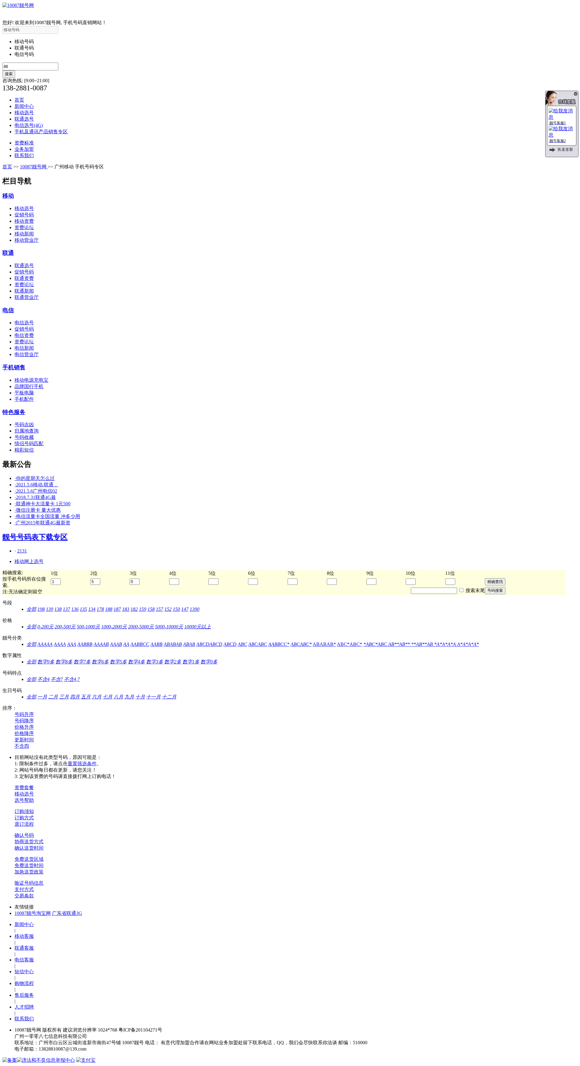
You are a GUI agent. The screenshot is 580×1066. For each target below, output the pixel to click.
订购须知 (24, 811)
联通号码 (24, 47)
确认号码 (24, 835)
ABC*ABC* (349, 644)
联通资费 (24, 278)
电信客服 (24, 959)
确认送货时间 (29, 848)
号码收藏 (24, 437)
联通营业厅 (26, 297)
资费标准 (24, 142)
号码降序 (24, 720)
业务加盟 (24, 149)
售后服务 (24, 995)
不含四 (21, 746)
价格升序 (24, 727)
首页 (19, 99)
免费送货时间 (29, 865)
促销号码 (24, 214)
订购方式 (24, 817)
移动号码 (24, 41)
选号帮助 (24, 800)
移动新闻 (24, 233)
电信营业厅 (26, 354)
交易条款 (24, 895)
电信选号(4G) (28, 125)
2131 (22, 550)
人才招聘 (24, 1006)
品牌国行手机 (29, 386)
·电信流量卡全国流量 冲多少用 (47, 516)
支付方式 (24, 889)
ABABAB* (324, 644)
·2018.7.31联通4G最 (35, 497)
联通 (8, 253)
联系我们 (24, 155)
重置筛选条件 (82, 763)
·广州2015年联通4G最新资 (42, 522)
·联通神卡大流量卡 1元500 (42, 503)
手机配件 (24, 399)
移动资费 (24, 221)
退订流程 (24, 824)
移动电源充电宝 (31, 380)
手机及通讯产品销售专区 (41, 131)
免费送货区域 (29, 859)
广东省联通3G (67, 913)
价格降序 (24, 733)
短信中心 (24, 971)
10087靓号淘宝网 (32, 913)
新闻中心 (24, 106)
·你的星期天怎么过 (34, 478)
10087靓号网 (34, 166)
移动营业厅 (26, 240)
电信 (8, 310)
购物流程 (24, 983)
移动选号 (24, 112)
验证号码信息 (29, 883)
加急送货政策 (29, 871)
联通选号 (24, 119)
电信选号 (24, 322)
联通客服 (24, 948)
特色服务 (13, 412)
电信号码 (24, 54)
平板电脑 (24, 392)
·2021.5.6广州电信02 (35, 491)
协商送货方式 (29, 841)
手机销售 (13, 367)
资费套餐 (24, 787)
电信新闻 (24, 348)
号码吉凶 (24, 424)
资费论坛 (24, 227)
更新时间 (24, 739)
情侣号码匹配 (29, 443)
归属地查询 (26, 430)
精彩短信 (24, 449)
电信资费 (24, 335)
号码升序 (24, 714)
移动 (8, 196)
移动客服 (24, 936)
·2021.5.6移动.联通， (36, 484)
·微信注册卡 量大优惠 (37, 510)
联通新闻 (24, 290)
